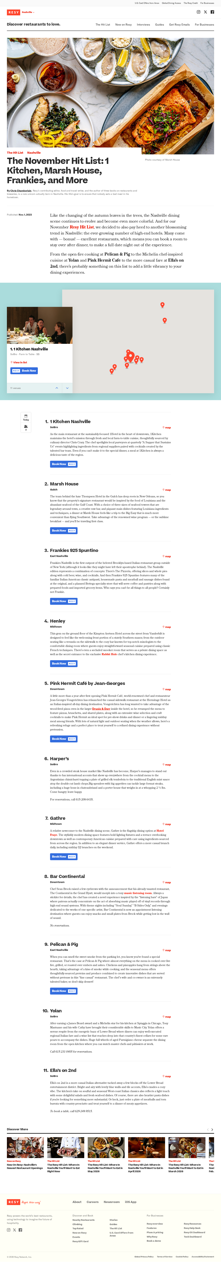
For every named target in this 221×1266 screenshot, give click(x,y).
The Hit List (103, 24)
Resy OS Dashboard (194, 1232)
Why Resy (152, 1236)
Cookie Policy (182, 1256)
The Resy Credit (191, 3)
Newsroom (112, 1202)
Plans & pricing (155, 1232)
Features (152, 1228)
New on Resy (123, 24)
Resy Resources (192, 1223)
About (77, 1202)
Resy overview (155, 1223)
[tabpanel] (27, 1153)
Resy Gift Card (80, 1241)
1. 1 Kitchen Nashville (29, 349)
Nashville (34, 153)
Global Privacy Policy (143, 1256)
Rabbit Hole (109, 654)
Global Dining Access (171, 3)
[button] (130, 357)
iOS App (130, 1202)
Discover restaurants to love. (33, 24)
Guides (159, 24)
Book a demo (154, 1241)
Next (212, 1129)
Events (76, 1237)
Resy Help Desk (192, 1228)
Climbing (77, 1224)
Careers (93, 1202)
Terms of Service (164, 1256)
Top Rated (78, 1228)
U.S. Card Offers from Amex (147, 3)
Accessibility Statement (203, 1256)
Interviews (143, 24)
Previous (208, 1129)
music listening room (138, 893)
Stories (114, 1220)
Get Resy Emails (179, 24)
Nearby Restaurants (84, 1220)
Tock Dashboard (192, 1236)
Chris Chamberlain (20, 190)
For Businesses (207, 3)
